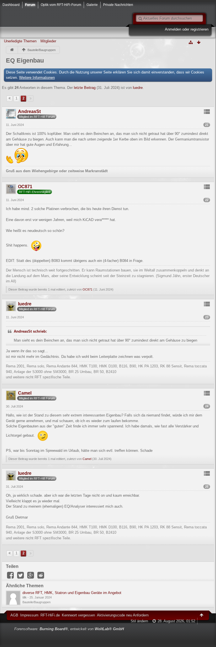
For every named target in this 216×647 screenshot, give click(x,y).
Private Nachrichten (118, 4)
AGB (14, 615)
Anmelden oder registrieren (186, 29)
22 (206, 200)
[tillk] (13, 598)
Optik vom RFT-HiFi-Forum (61, 4)
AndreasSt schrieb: (30, 331)
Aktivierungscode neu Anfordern (123, 615)
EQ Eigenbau (25, 60)
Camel (87, 459)
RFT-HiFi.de (50, 615)
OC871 (87, 289)
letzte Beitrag (85, 88)
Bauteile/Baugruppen (36, 602)
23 (206, 317)
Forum (30, 4)
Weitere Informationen (37, 77)
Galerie (92, 4)
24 (206, 406)
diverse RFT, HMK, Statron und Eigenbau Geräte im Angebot (71, 593)
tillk (24, 597)
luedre (138, 88)
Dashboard (11, 4)
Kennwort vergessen (78, 615)
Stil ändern (139, 621)
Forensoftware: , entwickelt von (69, 629)
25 (206, 486)
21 (206, 124)
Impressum (29, 615)
